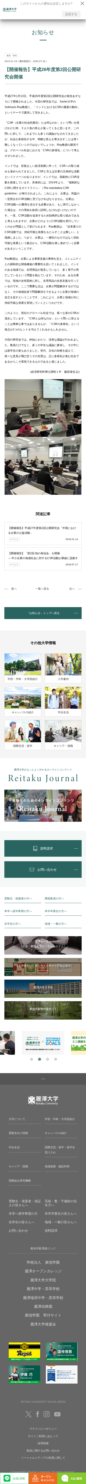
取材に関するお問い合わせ (43, 1450)
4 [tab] (55, 1058)
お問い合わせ (18, 1230)
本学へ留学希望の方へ (18, 911)
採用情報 (43, 1443)
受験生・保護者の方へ (18, 898)
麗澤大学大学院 (43, 1280)
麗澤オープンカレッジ (43, 1271)
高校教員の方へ (54, 898)
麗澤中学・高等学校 (43, 1289)
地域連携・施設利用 (57, 1166)
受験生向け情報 (18, 1133)
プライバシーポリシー (43, 1428)
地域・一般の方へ (56, 923)
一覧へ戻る (42, 588)
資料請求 (51, 1230)
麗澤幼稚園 (43, 1306)
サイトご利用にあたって (43, 1436)
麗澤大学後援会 (43, 1324)
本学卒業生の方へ (56, 911)
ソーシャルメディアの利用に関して (43, 1457)
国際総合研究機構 (20, 1180)
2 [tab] (39, 1058)
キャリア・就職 (18, 1166)
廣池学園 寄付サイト (43, 1315)
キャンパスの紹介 (56, 1133)
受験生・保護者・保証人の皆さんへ (25, 1203)
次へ (72, 588)
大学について (17, 1119)
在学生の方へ (12, 923)
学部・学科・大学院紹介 (60, 1119)
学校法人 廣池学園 (43, 1262)
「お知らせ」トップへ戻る (43, 613)
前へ (14, 588)
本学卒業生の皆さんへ (61, 1213)
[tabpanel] (43, 1043)
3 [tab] (47, 1058)
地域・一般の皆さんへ (61, 1222)
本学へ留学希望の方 (23, 1213)
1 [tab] (31, 1058)
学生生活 (14, 1147)
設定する (71, 14)
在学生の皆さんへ (21, 1222)
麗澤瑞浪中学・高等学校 (43, 1298)
